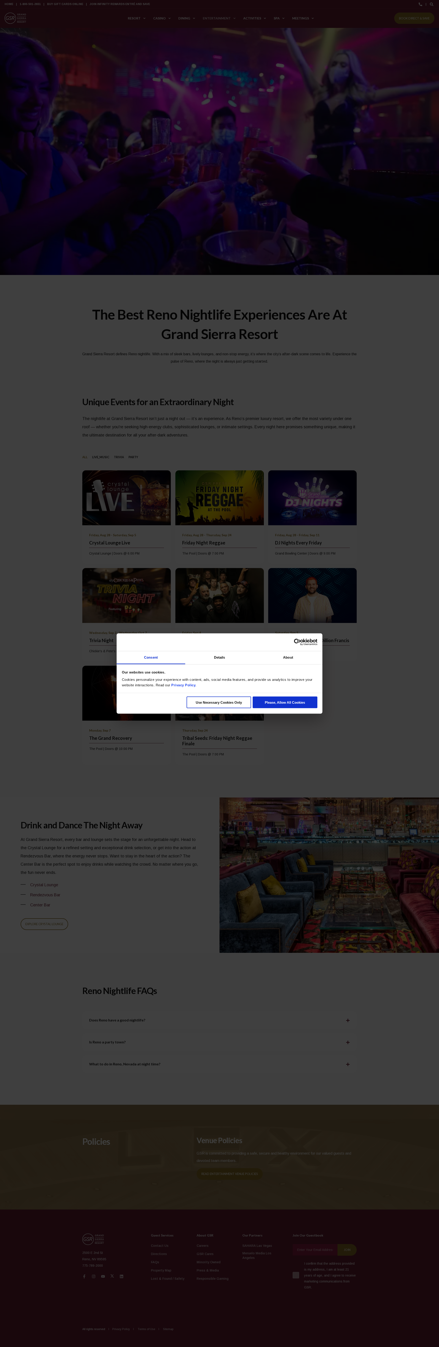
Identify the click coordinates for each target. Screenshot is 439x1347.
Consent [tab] (151, 657)
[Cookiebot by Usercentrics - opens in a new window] (297, 642)
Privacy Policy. (183, 685)
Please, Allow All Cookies (285, 702)
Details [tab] (219, 657)
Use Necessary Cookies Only (219, 702)
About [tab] (288, 657)
